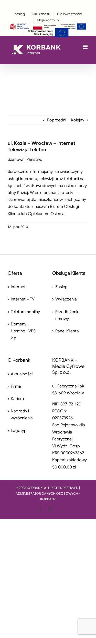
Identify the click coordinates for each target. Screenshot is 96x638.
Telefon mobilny (25, 311)
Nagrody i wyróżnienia (22, 415)
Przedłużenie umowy (67, 315)
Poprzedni (56, 120)
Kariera (17, 398)
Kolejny (77, 120)
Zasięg (61, 286)
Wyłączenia (66, 299)
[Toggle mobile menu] (85, 46)
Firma (16, 386)
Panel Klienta (67, 331)
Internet (18, 286)
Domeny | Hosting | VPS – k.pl (25, 331)
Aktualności (22, 374)
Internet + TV (23, 299)
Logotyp (19, 430)
